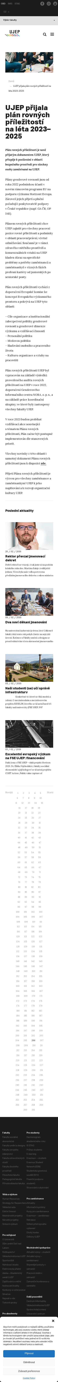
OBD (3, 4)
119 (40, 931)
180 (18, 1010)
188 (17, 1020)
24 (19, 817)
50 (33, 847)
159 (40, 981)
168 (17, 996)
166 (33, 991)
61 (26, 862)
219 (40, 1055)
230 (33, 1070)
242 (33, 1085)
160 (17, 986)
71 (40, 872)
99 (40, 907)
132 (17, 951)
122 (32, 936)
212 (17, 1050)
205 (25, 1040)
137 (25, 956)
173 (25, 1001)
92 (19, 902)
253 (25, 1100)
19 (39, 808)
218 (33, 1055)
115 (40, 926)
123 (40, 936)
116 (18, 931)
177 (25, 1005)
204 (17, 1040)
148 (17, 971)
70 (33, 872)
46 (33, 842)
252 (17, 1100)
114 (32, 926)
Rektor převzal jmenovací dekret (25, 558)
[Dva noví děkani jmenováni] (29, 602)
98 (33, 907)
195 (41, 1025)
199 (41, 1030)
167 (41, 991)
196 (17, 1030)
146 (33, 966)
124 (17, 941)
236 (17, 1080)
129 (25, 946)
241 (25, 1085)
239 (41, 1080)
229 (25, 1070)
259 (41, 1105)
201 (25, 1035)
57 (26, 857)
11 (16, 803)
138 (33, 956)
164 (17, 991)
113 (25, 926)
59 (39, 857)
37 (26, 832)
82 (32, 887)
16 (20, 808)
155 (40, 976)
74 (32, 877)
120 (18, 936)
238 (33, 1080)
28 (19, 822)
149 (25, 971)
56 (19, 857)
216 (17, 1055)
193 (25, 1025)
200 (17, 1035)
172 (17, 1001)
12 (23, 803)
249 (25, 1094)
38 (33, 832)
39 (39, 832)
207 (41, 1040)
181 (25, 1010)
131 (40, 946)
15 (42, 803)
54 (32, 852)
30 (33, 822)
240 (17, 1085)
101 (25, 912)
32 (19, 827)
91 (40, 897)
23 (39, 812)
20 (19, 812)
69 (26, 872)
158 (33, 981)
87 (40, 892)
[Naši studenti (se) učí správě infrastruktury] (29, 668)
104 (17, 916)
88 (19, 897)
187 (40, 1015)
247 (41, 1090)
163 (40, 986)
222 (33, 1060)
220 (17, 1060)
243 (41, 1085)
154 (33, 976)
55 (39, 852)
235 (41, 1075)
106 (33, 916)
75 (39, 877)
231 (41, 1070)
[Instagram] (49, 4)
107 (41, 916)
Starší (50, 792)
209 (26, 1045)
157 (25, 981)
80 (19, 887)
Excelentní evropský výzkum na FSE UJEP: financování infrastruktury (27, 758)
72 (19, 877)
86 (33, 892)
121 (25, 936)
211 (41, 1045)
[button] (53, 1320)
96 (19, 907)
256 (17, 1105)
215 (40, 1050)
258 (33, 1105)
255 (41, 1100)
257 (25, 1105)
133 (25, 951)
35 (39, 827)
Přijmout (29, 1353)
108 (18, 921)
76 (19, 882)
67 (40, 867)
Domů (11, 81)
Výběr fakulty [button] (10, 20)
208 (17, 1045)
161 (25, 986)
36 (19, 832)
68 (19, 872)
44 (19, 842)
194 (33, 1025)
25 (26, 817)
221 (25, 1060)
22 (32, 812)
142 (33, 961)
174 (33, 1001)
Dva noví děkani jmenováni (26, 622)
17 (26, 808)
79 (39, 882)
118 (33, 931)
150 (33, 971)
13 (29, 803)
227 (41, 1065)
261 (33, 1109)
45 (26, 842)
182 (32, 1010)
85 (26, 892)
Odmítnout (29, 1362)
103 (40, 912)
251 (41, 1094)
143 (40, 961)
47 (40, 842)
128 (17, 946)
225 (25, 1065)
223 (41, 1060)
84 (19, 892)
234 (33, 1075)
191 (40, 1020)
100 (17, 912)
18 (33, 808)
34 (32, 827)
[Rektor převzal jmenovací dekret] (29, 536)
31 (40, 822)
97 (26, 907)
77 (26, 882)
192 (17, 1025)
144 (17, 966)
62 (32, 862)
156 (17, 981)
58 (33, 857)
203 (41, 1035)
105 (25, 916)
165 (25, 991)
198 (33, 1030)
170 (33, 996)
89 (26, 897)
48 (19, 847)
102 (33, 912)
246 (33, 1090)
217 (25, 1055)
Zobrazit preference (29, 1371)
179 (40, 1005)
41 (26, 837)
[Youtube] (55, 4)
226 (33, 1065)
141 (25, 961)
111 (41, 921)
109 (26, 921)
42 (32, 837)
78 (33, 882)
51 (40, 847)
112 (18, 926)
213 (25, 1050)
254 (33, 1100)
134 (33, 951)
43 (39, 837)
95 (40, 902)
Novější (9, 792)
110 (33, 921)
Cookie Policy (29, 1378)
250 (33, 1094)
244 (17, 1090)
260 (25, 1109)
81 (26, 887)
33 (26, 827)
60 (19, 862)
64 (19, 867)
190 (33, 1020)
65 (26, 867)
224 (17, 1065)
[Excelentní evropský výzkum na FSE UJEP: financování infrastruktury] (29, 734)
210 (33, 1045)
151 (41, 971)
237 (25, 1080)
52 (19, 852)
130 (33, 946)
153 (25, 976)
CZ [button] (5, 12)
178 (33, 1005)
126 (33, 941)
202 (33, 1035)
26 (33, 817)
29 (26, 822)
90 (33, 897)
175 (40, 1001)
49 (26, 847)
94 (32, 902)
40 (19, 837)
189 (25, 1020)
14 (35, 803)
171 (41, 996)
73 (26, 877)
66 (33, 867)
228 (17, 1070)
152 (17, 976)
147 (41, 966)
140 (17, 961)
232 (17, 1075)
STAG (17, 4)
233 (25, 1075)
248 (17, 1094)
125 (25, 941)
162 (33, 986)
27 (40, 817)
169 (25, 996)
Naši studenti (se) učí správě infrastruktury (27, 690)
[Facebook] (42, 4)
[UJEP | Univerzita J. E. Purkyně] (12, 33)
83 (39, 887)
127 (40, 941)
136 (17, 956)
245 (25, 1090)
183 (40, 1010)
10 (41, 798)
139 (40, 956)
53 (26, 852)
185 (25, 1015)
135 (40, 951)
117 (25, 931)
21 (26, 812)
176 (17, 1005)
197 (25, 1030)
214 (33, 1050)
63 (39, 862)
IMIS (10, 4)
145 (25, 966)
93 (25, 902)
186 (33, 1015)
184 (17, 1015)
